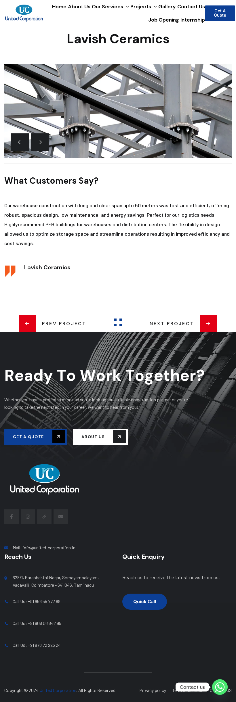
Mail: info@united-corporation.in (44, 547)
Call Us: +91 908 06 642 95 (37, 623)
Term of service (187, 690)
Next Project (172, 324)
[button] (20, 142)
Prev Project (64, 324)
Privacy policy (152, 690)
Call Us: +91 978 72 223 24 (37, 645)
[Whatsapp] (220, 687)
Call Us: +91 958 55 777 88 (36, 601)
